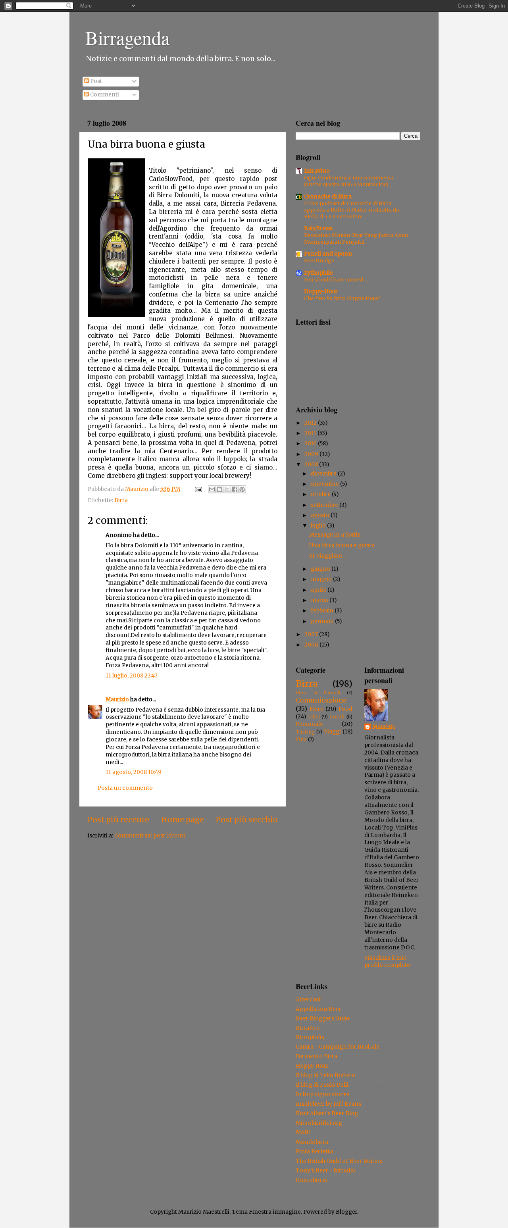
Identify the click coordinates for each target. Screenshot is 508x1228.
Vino (301, 739)
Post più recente (118, 819)
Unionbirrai (311, 1180)
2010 (311, 443)
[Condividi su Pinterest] (242, 489)
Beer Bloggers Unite (323, 1018)
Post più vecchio (247, 819)
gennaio (323, 621)
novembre (325, 484)
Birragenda (127, 37)
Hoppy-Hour (321, 291)
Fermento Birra (316, 1056)
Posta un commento (125, 788)
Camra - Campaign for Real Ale (337, 1046)
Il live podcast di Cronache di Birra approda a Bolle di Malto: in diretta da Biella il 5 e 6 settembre (351, 209)
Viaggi (332, 731)
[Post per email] (197, 489)
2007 (311, 634)
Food (345, 709)
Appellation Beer (318, 1009)
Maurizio (117, 699)
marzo (320, 600)
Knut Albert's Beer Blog (327, 1113)
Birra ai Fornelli (318, 692)
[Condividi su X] (227, 489)
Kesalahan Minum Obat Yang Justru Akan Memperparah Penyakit (356, 238)
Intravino (317, 170)
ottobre (321, 494)
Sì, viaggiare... (327, 555)
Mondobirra (312, 1142)
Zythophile (318, 272)
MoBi (303, 1132)
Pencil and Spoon (328, 253)
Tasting (305, 732)
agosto (321, 515)
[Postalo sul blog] (219, 489)
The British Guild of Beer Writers (339, 1161)
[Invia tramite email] (212, 489)
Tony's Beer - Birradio (326, 1170)
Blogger (346, 1212)
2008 (311, 464)
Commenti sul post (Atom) (149, 835)
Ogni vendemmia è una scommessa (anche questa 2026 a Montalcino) (348, 180)
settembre (325, 505)
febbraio (323, 610)
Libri (314, 717)
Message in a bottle (335, 534)
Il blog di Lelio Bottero (325, 1075)
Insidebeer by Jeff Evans (328, 1104)
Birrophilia (310, 1037)
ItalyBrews (318, 228)
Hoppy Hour (312, 1065)
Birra (121, 500)
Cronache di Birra (328, 196)
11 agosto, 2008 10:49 (134, 772)
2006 (311, 644)
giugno (321, 569)
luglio (319, 525)
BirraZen (308, 1028)
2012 (311, 423)
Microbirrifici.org (319, 1123)
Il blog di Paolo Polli (322, 1085)
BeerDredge (319, 260)
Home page (182, 819)
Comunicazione (321, 700)
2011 (311, 433)
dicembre (324, 473)
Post (95, 81)
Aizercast (308, 999)
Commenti (104, 94)
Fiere (316, 709)
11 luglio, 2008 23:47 (132, 675)
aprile (319, 590)
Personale (309, 724)
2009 (311, 454)
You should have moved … (336, 279)
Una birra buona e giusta (341, 545)
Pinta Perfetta (314, 1151)
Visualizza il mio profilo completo (387, 962)
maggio (322, 579)
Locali (337, 717)
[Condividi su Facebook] (235, 489)
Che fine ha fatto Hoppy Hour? (342, 298)
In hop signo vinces (322, 1094)
